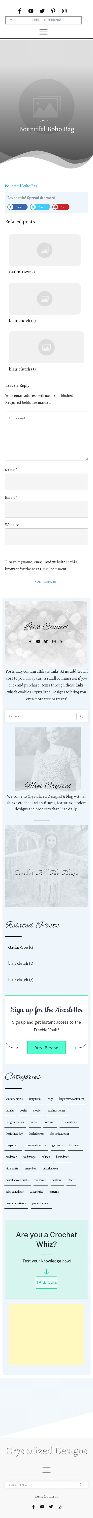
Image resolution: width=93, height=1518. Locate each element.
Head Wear (11, 1157)
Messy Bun (30, 1168)
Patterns (54, 1192)
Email (11, 497)
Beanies (10, 1110)
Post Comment (46, 581)
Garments (57, 1145)
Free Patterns (13, 1145)
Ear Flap (34, 1122)
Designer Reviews (15, 1122)
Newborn (57, 1180)
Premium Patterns (16, 1203)
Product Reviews (41, 1203)
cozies (23, 1110)
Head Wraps (29, 1157)
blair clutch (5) (44, 303)
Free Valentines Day (36, 1145)
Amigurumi (35, 1099)
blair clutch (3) (46, 352)
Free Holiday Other (59, 1134)
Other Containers (15, 1192)
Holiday (46, 1157)
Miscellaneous (50, 1168)
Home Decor (62, 1157)
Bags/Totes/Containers (71, 1099)
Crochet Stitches (56, 1110)
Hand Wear (74, 1145)
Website (12, 525)
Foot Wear (49, 1122)
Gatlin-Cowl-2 (44, 254)
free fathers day (14, 1134)
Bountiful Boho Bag (21, 186)
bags (50, 1099)
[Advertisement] (46, 1334)
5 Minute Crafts (14, 1099)
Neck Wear (40, 1180)
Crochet (37, 1110)
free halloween (36, 1134)
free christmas (69, 1122)
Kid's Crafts (12, 1168)
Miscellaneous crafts (17, 1180)
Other (70, 1180)
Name (11, 470)
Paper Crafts (36, 1192)
